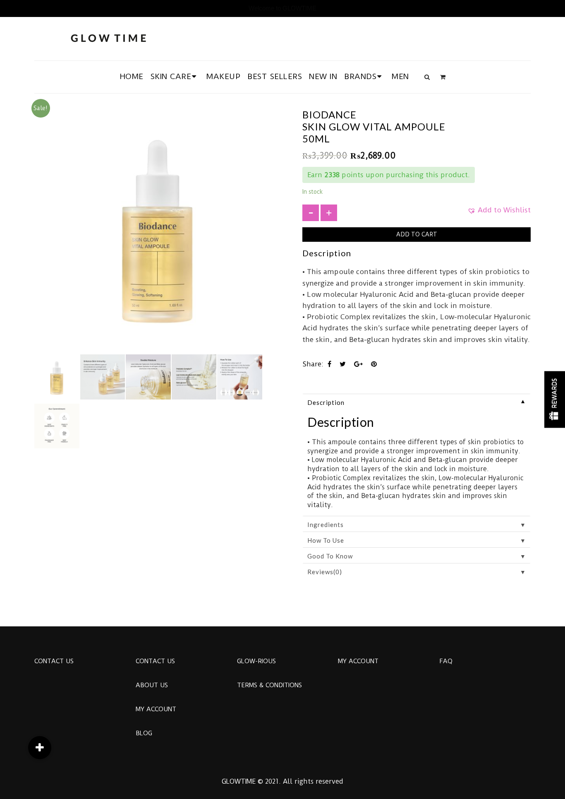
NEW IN (323, 76)
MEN (400, 76)
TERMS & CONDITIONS (269, 685)
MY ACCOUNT (156, 709)
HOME (132, 76)
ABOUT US (152, 685)
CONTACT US (54, 661)
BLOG (144, 733)
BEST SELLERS (274, 76)
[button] (499, 213)
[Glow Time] (108, 37)
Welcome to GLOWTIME (282, 8)
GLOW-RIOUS (256, 661)
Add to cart (416, 234)
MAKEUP (223, 76)
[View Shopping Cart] (442, 77)
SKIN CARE (171, 76)
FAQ (445, 661)
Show (554, 399)
